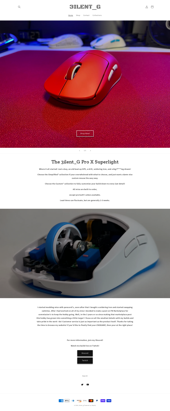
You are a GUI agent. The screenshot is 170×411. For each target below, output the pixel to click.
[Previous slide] (79, 150)
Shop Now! (85, 133)
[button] (19, 7)
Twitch (85, 360)
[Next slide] (90, 150)
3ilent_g (81, 405)
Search (85, 376)
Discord (85, 353)
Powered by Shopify (90, 405)
